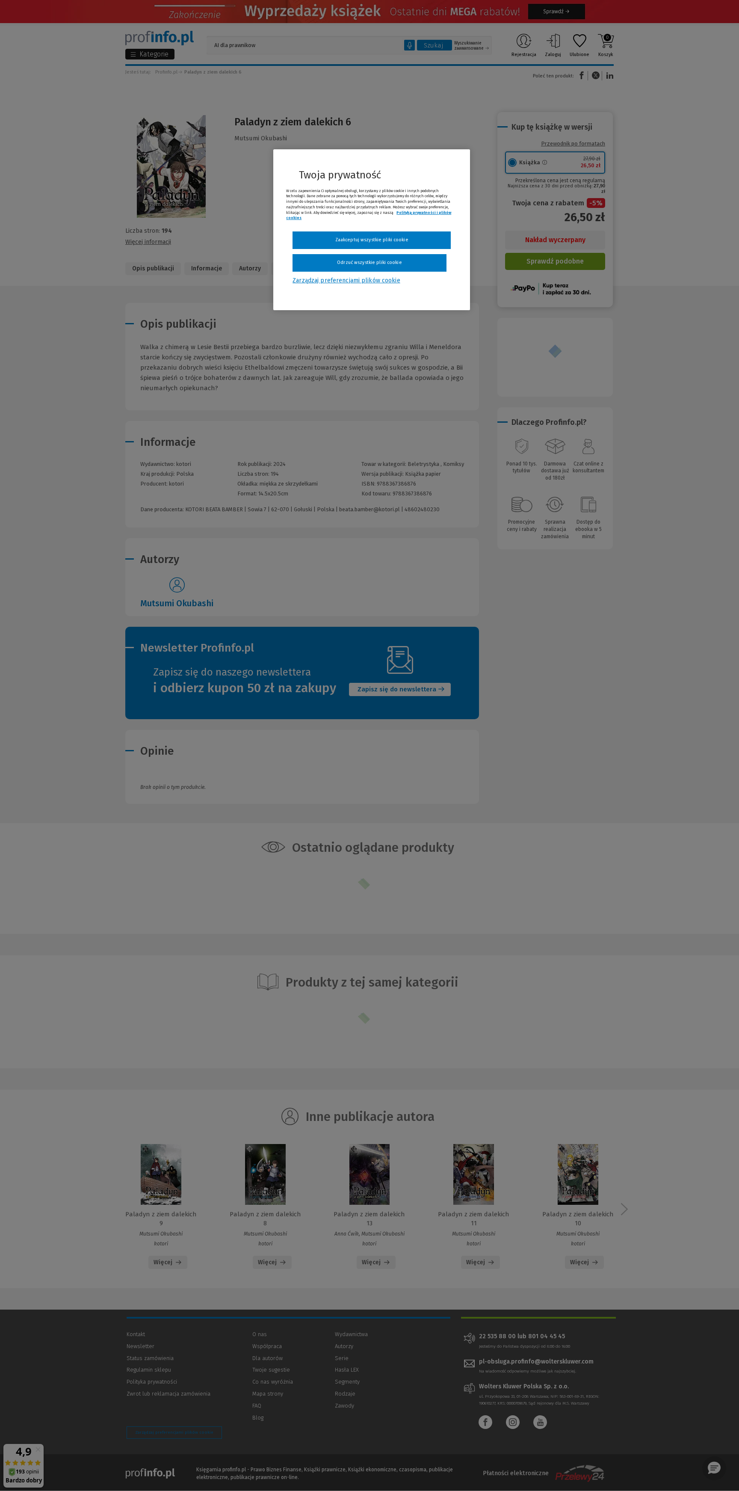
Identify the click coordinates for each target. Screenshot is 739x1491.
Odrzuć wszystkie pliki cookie (369, 262)
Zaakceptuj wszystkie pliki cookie (371, 240)
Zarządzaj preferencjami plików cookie (346, 280)
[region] (371, 229)
